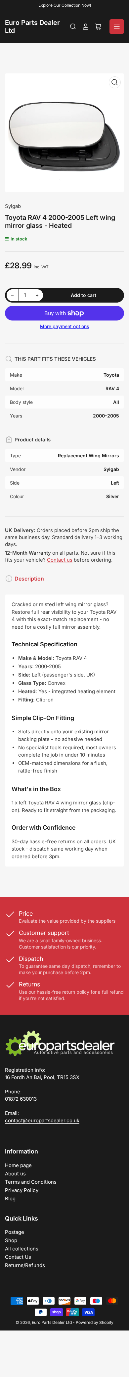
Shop (11, 1240)
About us (15, 1173)
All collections (21, 1248)
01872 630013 (21, 1099)
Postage (14, 1232)
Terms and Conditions (31, 1182)
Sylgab (13, 206)
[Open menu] (116, 26)
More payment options (64, 326)
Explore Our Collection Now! (64, 5)
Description (29, 578)
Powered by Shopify (94, 1322)
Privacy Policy (21, 1190)
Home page (18, 1165)
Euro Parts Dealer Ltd (52, 1322)
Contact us (59, 560)
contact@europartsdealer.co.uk (42, 1120)
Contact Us (18, 1257)
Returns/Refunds (25, 1265)
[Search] (73, 26)
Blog (10, 1198)
